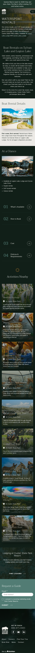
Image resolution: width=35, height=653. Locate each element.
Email (4, 591)
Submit (5, 605)
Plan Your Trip (22, 639)
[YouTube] (18, 632)
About (4, 639)
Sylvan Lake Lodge (19, 35)
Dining (6, 322)
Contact (21, 642)
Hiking (6, 500)
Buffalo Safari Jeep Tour (14, 413)
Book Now (5, 642)
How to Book (12, 218)
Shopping (7, 355)
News (14, 642)
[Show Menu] (32, 12)
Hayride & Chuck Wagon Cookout (15, 383)
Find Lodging (15, 573)
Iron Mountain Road (12, 527)
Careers (12, 639)
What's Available (14, 206)
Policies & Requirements (13, 255)
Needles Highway (11, 297)
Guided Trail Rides (12, 444)
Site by (4, 651)
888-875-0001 (18, 628)
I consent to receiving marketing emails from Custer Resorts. (17, 600)
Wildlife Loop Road (12, 471)
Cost (9, 243)
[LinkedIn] (24, 632)
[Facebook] (13, 632)
